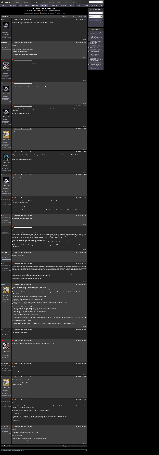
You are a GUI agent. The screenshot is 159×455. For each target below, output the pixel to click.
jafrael (3, 60)
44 (79, 16)
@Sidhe (14, 230)
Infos (64, 13)
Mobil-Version (20, 450)
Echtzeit (18, 2)
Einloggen (96, 20)
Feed (56, 10)
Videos (43, 2)
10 (73, 16)
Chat (59, 2)
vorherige (64, 16)
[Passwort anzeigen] (101, 17)
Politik (20, 5)
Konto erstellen (96, 25)
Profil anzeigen (5, 32)
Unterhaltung (94, 5)
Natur (78, 5)
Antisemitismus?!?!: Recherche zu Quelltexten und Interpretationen (96, 53)
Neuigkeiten (74, 2)
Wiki (66, 2)
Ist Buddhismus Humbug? (96, 32)
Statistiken (51, 2)
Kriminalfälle (35, 5)
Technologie (63, 5)
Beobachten (44, 13)
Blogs (36, 2)
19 (76, 16)
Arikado (3, 152)
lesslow (3, 19)
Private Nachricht (5, 34)
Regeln (15, 450)
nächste (83, 16)
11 (75, 16)
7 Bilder (37, 13)
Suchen (58, 13)
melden (84, 39)
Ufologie (72, 5)
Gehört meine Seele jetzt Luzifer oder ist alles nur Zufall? (95, 66)
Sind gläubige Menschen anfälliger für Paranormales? (96, 37)
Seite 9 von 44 (4, 16)
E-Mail (59, 10)
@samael (14, 266)
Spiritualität (43, 5)
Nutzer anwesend (95, 9)
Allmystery (7, 2)
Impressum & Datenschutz (7, 450)
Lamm (3, 129)
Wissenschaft (13, 5)
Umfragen (85, 5)
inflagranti (4, 42)
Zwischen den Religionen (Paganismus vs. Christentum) (95, 43)
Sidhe (2, 198)
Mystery (27, 5)
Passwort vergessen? (96, 22)
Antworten (52, 13)
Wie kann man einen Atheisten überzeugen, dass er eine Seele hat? (96, 60)
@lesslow (14, 200)
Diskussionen (27, 2)
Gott (42, 10)
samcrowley (4, 227)
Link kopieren (5, 36)
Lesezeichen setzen (6, 37)
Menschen (4, 5)
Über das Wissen (95, 48)
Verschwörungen (54, 5)
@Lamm (14, 402)
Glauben (46, 10)
